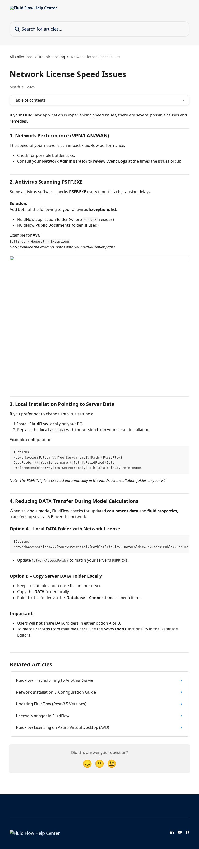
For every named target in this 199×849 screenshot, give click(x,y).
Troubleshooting (51, 56)
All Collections (21, 56)
